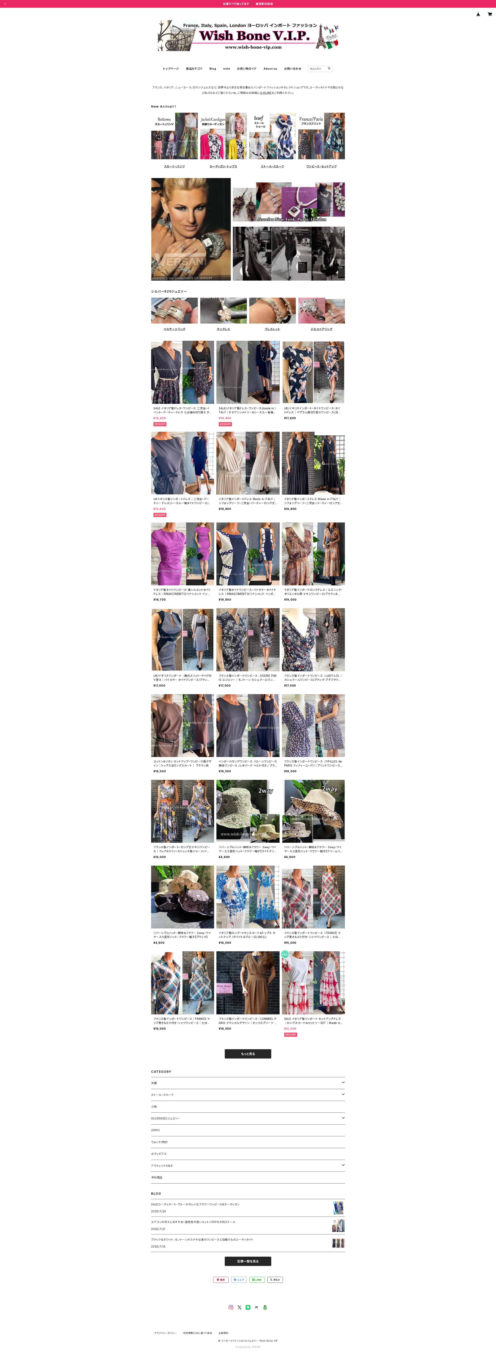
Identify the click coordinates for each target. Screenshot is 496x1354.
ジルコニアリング (321, 329)
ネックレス (223, 329)
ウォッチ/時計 (159, 1142)
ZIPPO (155, 1130)
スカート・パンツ (174, 166)
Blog (212, 68)
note (226, 68)
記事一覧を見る (248, 1261)
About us (270, 68)
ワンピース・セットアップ (321, 166)
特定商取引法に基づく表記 (197, 1333)
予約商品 (157, 1177)
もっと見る (248, 1054)
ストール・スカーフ (272, 166)
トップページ (171, 68)
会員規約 (223, 1333)
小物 (154, 1106)
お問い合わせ (292, 68)
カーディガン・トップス (223, 166)
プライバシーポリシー (165, 1333)
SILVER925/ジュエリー (165, 1118)
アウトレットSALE (162, 1165)
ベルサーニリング (174, 329)
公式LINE (266, 92)
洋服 (154, 1083)
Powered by (244, 1346)
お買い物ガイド (247, 68)
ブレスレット (272, 329)
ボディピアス (159, 1153)
